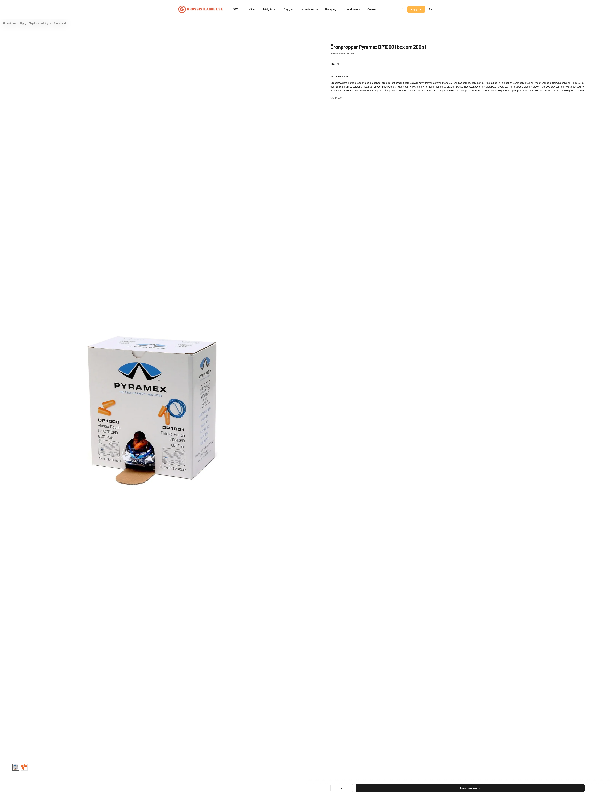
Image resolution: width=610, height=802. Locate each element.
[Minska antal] (335, 788)
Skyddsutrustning (39, 23)
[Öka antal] (348, 788)
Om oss (372, 9)
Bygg (23, 23)
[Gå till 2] (24, 767)
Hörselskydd (59, 23)
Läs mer (580, 90)
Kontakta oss (352, 9)
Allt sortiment (10, 23)
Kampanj (330, 9)
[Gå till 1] (15, 767)
